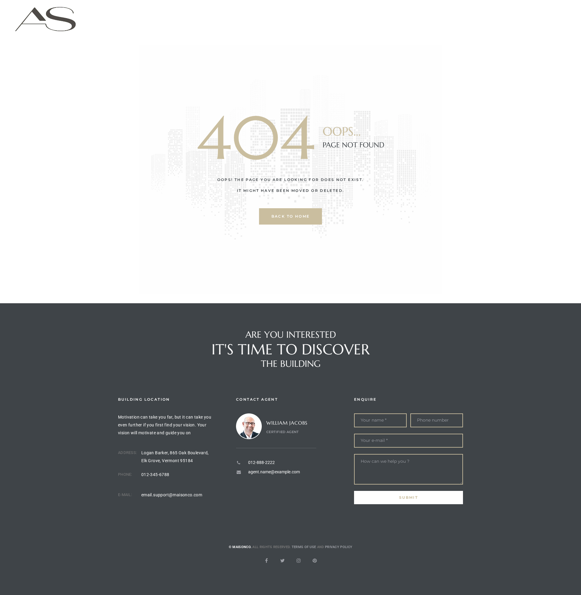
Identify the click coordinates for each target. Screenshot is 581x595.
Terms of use (304, 547)
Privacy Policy (338, 547)
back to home (290, 216)
